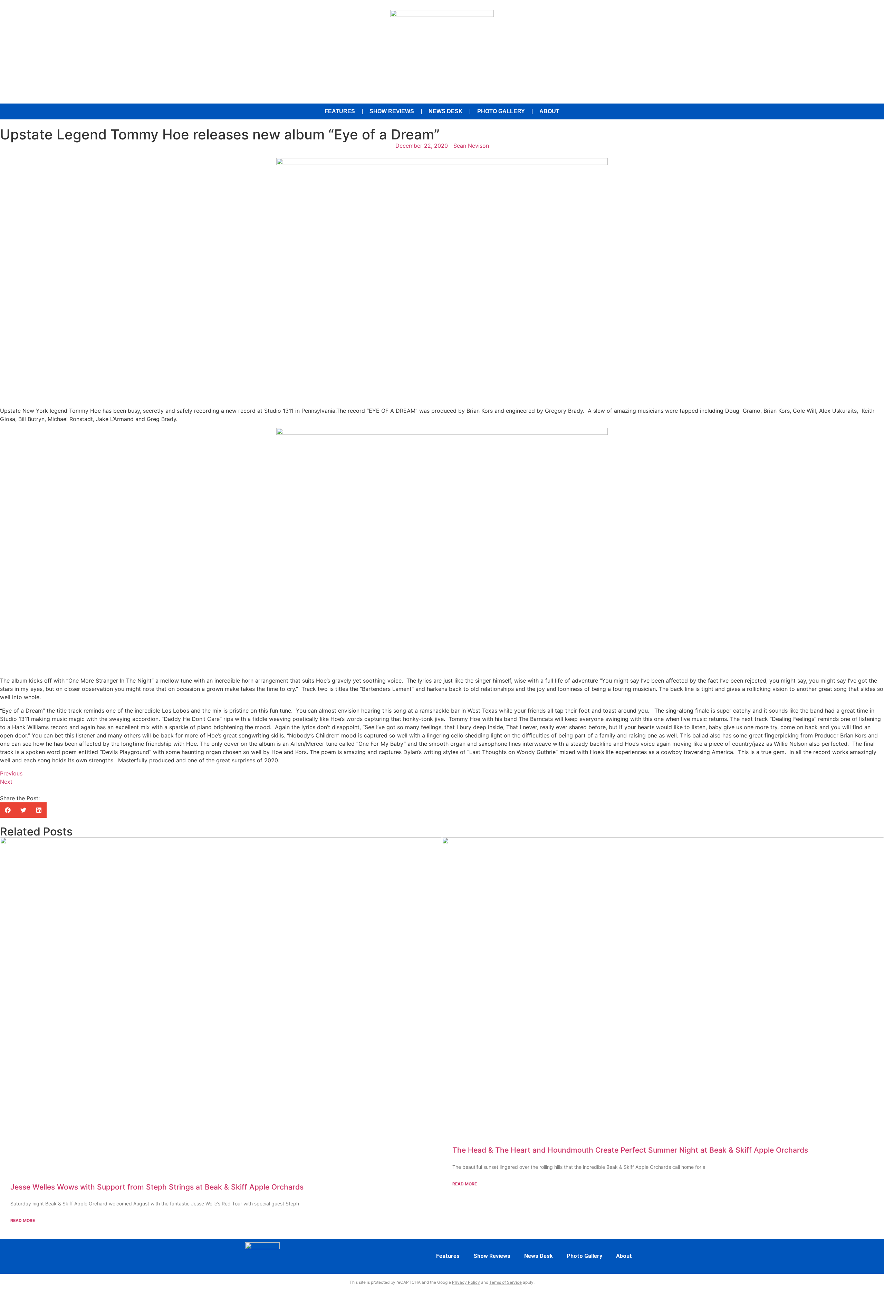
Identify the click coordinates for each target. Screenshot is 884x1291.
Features (340, 111)
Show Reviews (391, 111)
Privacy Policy (466, 1282)
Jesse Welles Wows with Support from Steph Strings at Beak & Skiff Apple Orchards (157, 1187)
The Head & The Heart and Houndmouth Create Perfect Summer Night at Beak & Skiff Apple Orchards (630, 1150)
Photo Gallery (501, 111)
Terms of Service (505, 1282)
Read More (22, 1220)
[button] (8, 810)
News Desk (446, 111)
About (549, 111)
